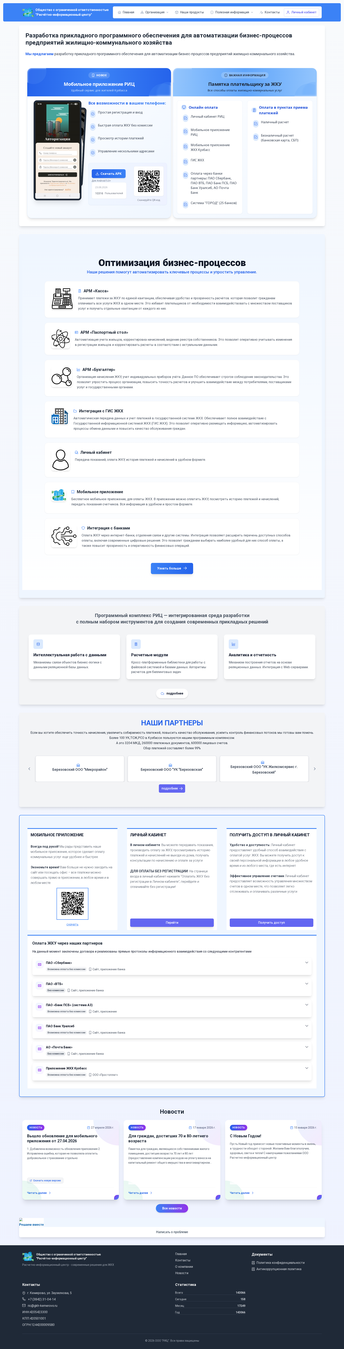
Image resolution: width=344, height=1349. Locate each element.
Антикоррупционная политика (278, 1269)
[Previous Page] (29, 769)
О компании (184, 1267)
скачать (72, 924)
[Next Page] (315, 769)
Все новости (172, 1208)
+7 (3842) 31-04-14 (41, 1299)
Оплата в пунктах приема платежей (283, 110)
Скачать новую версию (47, 1180)
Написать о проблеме (172, 1232)
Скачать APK (111, 173)
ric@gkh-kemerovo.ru (42, 1306)
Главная (181, 1254)
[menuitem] (126, 12)
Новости (181, 1273)
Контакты (183, 1260)
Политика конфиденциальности (280, 1263)
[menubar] (198, 12)
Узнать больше (169, 568)
